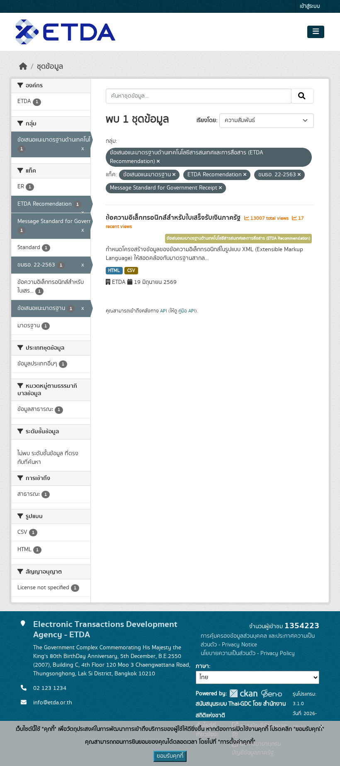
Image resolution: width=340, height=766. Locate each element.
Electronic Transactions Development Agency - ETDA (105, 629)
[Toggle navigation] (315, 32)
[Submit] (302, 96)
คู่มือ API (186, 311)
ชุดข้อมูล (50, 66)
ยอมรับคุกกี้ (170, 756)
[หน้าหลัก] (23, 66)
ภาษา (202, 666)
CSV (131, 270)
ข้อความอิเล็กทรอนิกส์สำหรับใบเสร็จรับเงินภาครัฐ (174, 217)
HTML (114, 270)
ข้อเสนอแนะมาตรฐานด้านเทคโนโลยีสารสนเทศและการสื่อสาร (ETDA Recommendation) (238, 238)
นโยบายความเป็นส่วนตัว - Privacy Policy (248, 653)
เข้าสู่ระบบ (310, 6)
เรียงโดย (206, 120)
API (163, 311)
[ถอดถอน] (158, 161)
